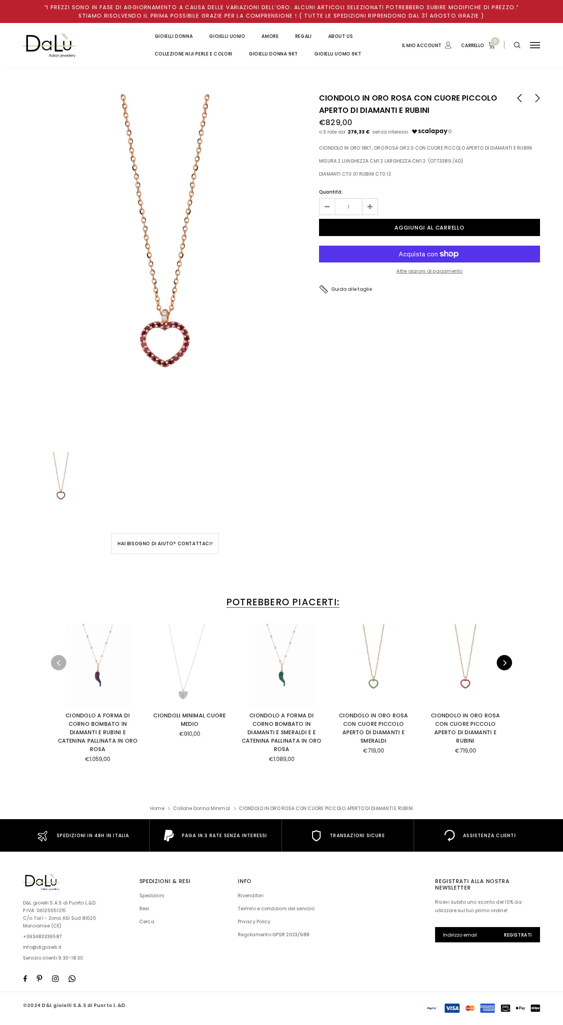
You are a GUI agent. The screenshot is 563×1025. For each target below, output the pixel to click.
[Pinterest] (39, 978)
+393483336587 (42, 936)
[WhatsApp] (72, 978)
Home (157, 808)
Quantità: (331, 192)
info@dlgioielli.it (42, 947)
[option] (165, 269)
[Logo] (81, 45)
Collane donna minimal (201, 808)
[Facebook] (25, 978)
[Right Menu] (535, 45)
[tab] (281, 602)
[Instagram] (55, 978)
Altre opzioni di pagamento (429, 271)
